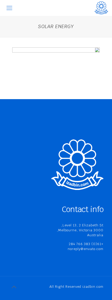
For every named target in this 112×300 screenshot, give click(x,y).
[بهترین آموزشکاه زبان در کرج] (101, 7)
